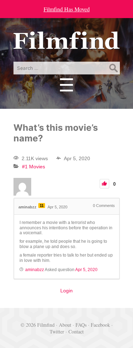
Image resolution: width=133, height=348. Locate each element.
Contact (76, 331)
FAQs (81, 324)
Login (66, 290)
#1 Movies (33, 166)
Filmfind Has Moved (67, 9)
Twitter (57, 331)
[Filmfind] (66, 44)
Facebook (100, 324)
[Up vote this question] (104, 184)
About (65, 324)
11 (42, 205)
